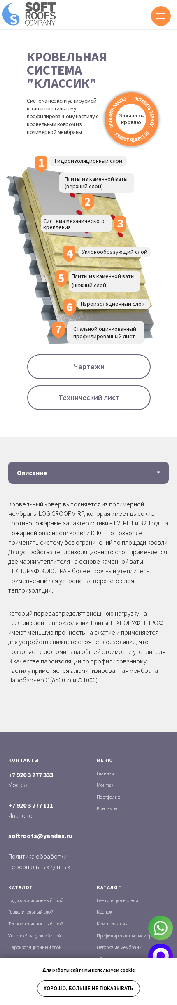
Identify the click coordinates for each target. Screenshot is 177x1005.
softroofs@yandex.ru (40, 836)
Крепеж (104, 912)
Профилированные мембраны (128, 935)
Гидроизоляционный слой (35, 900)
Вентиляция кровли (117, 900)
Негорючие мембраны (119, 947)
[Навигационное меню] (160, 16)
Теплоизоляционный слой (35, 924)
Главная (105, 773)
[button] (131, 119)
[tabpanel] (88, 611)
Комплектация (112, 924)
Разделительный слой (31, 912)
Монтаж (105, 785)
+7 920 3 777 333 (30, 775)
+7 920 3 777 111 (30, 805)
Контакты (107, 808)
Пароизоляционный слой (35, 947)
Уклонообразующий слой (34, 935)
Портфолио (108, 797)
